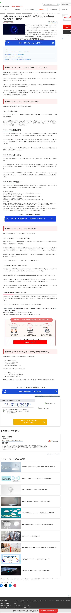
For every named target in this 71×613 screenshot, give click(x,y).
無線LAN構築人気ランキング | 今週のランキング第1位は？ (47, 396)
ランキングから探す (29, 9)
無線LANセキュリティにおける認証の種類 (14, 57)
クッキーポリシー (51, 600)
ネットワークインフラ (10, 13)
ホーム (5, 9)
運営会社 (57, 600)
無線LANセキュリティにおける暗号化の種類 (14, 54)
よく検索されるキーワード (36, 601)
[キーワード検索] (58, 4)
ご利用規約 (22, 600)
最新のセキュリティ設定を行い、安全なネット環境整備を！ (18, 59)
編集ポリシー (36, 600)
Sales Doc (29, 607)
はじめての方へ (53, 9)
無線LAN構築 (18, 13)
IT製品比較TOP (2, 13)
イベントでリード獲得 (25, 605)
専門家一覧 (29, 601)
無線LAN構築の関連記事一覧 (27, 13)
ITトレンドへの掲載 (17, 605)
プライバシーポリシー (43, 600)
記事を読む (41, 9)
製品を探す (17, 9)
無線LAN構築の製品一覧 (52, 22)
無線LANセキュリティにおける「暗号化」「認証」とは (17, 51)
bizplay (24, 607)
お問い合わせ (68, 600)
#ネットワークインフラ (8, 22)
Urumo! (20, 607)
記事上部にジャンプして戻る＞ (53, 454)
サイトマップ (62, 600)
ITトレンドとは (16, 600)
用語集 (15, 603)
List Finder (16, 607)
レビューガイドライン (29, 600)
